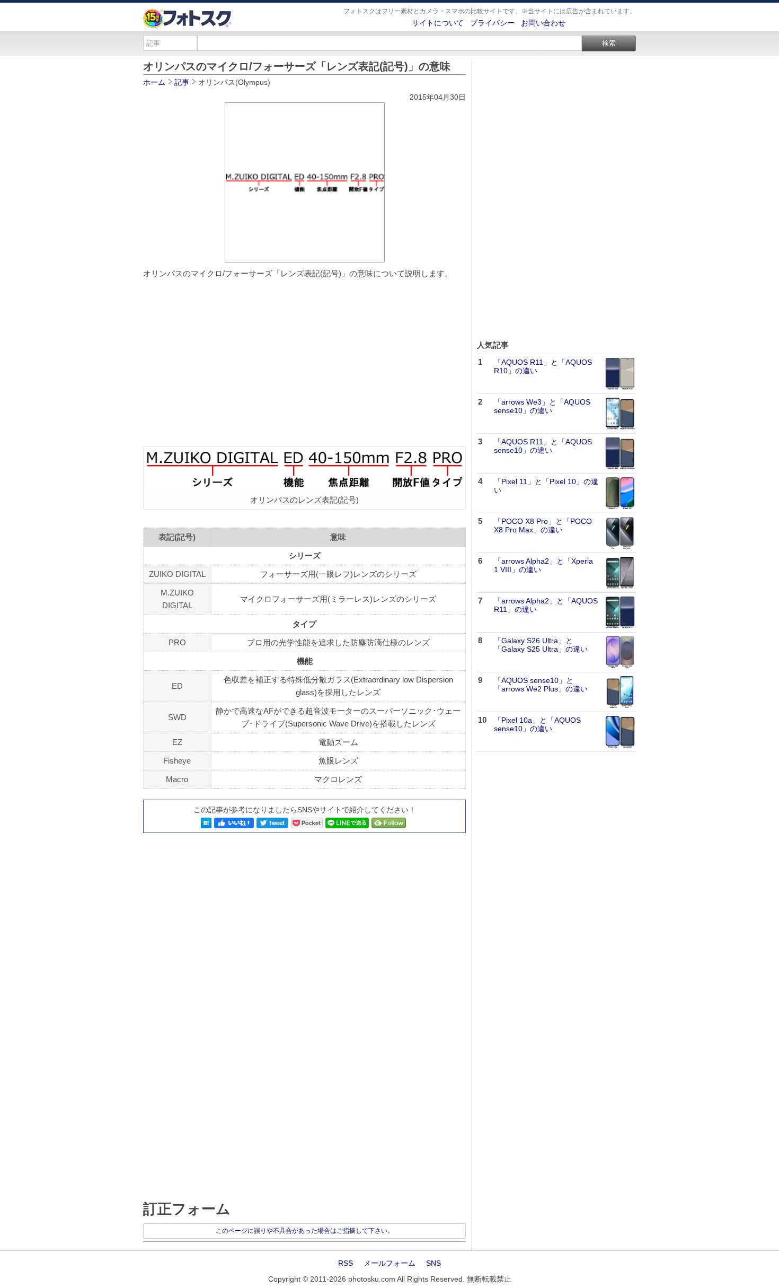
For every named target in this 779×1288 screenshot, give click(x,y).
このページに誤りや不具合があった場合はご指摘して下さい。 (305, 1230)
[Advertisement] (304, 364)
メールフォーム (389, 1263)
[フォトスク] (187, 25)
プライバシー (492, 23)
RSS (345, 1263)
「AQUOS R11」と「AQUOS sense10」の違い (543, 446)
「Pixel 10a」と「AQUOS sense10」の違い (537, 724)
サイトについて (438, 23)
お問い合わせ (543, 23)
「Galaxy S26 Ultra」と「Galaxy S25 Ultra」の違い (541, 645)
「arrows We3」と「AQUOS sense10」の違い (542, 406)
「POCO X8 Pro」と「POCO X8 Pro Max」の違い (543, 526)
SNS (433, 1263)
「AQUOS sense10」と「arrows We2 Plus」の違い (541, 685)
